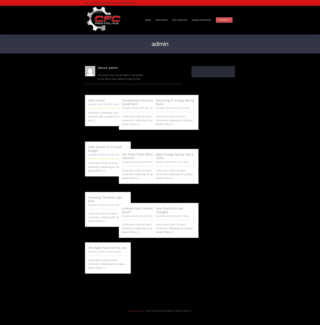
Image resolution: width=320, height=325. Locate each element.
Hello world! (96, 100)
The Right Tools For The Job (107, 248)
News (187, 108)
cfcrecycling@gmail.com (124, 3)
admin (93, 104)
